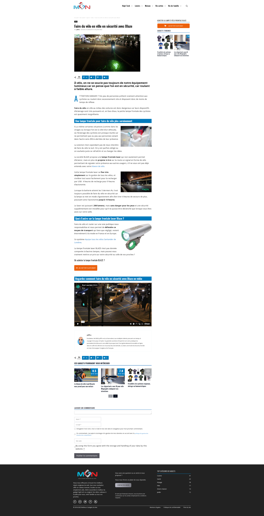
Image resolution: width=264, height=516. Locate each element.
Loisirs (137, 5)
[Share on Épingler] (66, 31)
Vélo (92, 18)
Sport (88, 18)
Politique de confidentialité (172, 507)
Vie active (159, 5)
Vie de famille (173, 5)
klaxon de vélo (98, 166)
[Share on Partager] (66, 23)
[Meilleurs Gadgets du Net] (82, 5)
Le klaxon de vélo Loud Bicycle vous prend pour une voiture (84, 385)
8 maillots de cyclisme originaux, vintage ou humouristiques (139, 384)
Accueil (76, 18)
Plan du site (187, 507)
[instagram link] (74, 501)
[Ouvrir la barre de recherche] (187, 6)
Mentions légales (155, 507)
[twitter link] (85, 501)
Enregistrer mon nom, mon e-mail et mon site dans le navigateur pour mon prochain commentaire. (110, 429)
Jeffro (89, 335)
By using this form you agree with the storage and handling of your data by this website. (111, 447)
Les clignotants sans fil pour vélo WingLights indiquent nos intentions (112, 388)
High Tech (126, 5)
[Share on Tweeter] (66, 27)
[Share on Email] (66, 35)
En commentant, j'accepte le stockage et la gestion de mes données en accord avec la (112, 434)
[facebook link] (79, 501)
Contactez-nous (123, 485)
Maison (147, 5)
